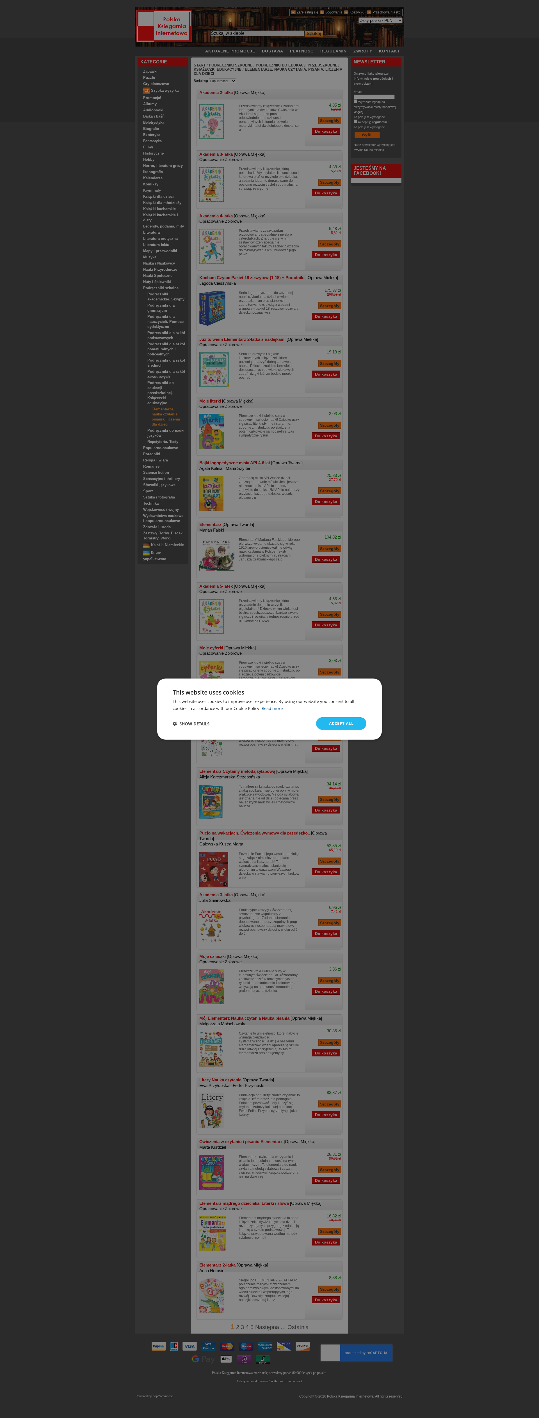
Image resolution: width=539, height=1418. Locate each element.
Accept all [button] (341, 723)
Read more (272, 708)
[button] (191, 723)
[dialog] (269, 709)
